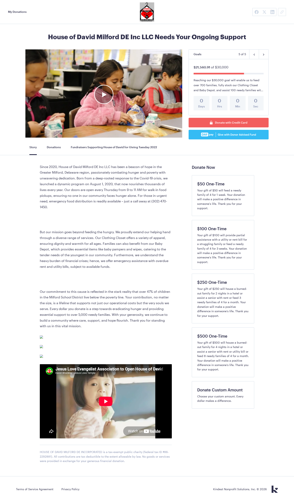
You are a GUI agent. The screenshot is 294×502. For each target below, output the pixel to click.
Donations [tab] (54, 147)
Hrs (219, 106)
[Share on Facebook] (256, 12)
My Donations (17, 11)
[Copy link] (282, 12)
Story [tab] (33, 147)
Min (237, 106)
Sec (255, 106)
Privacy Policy (70, 489)
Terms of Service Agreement (34, 489)
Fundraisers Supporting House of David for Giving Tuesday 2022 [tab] (114, 147)
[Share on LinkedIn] (272, 12)
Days (201, 106)
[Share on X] (264, 12)
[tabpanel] (106, 316)
